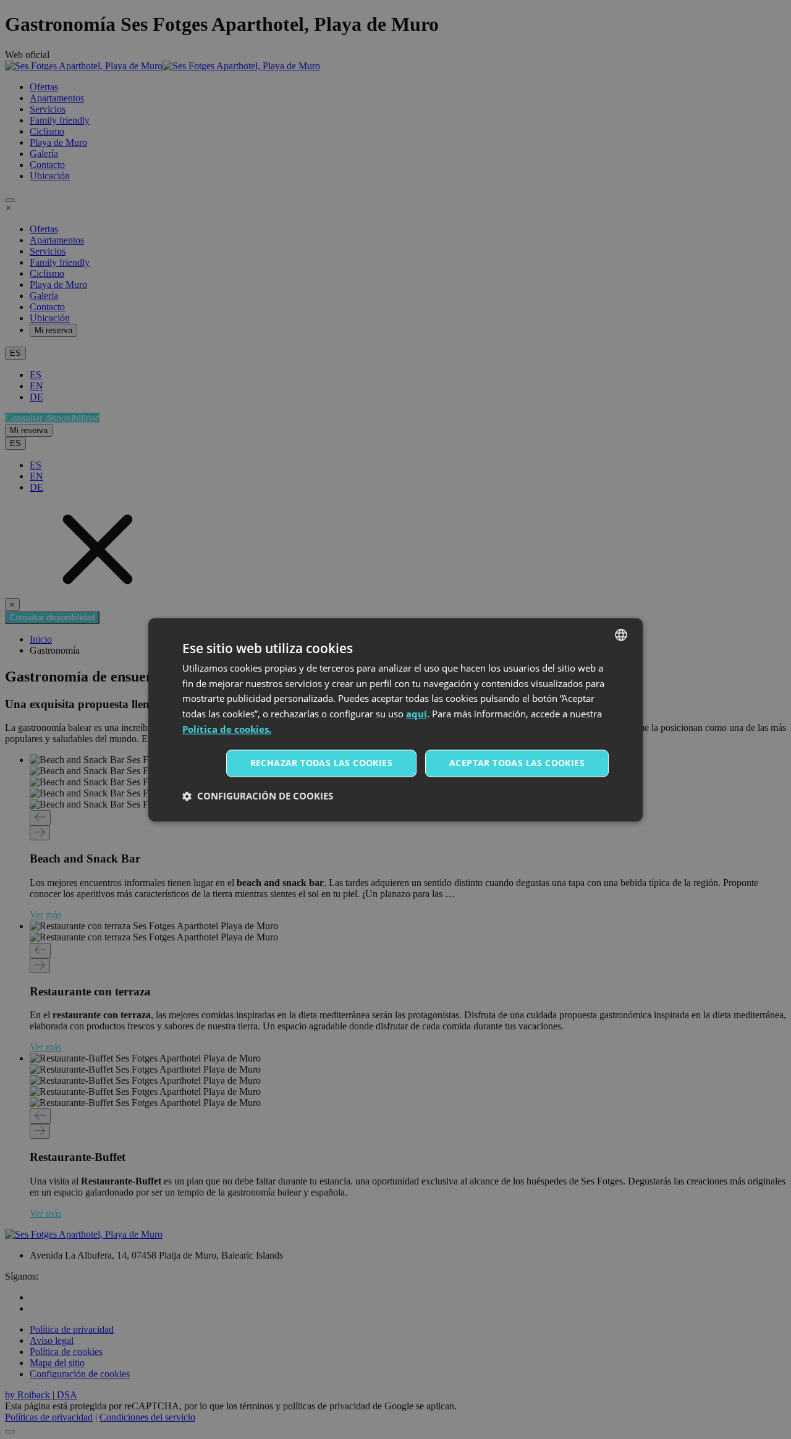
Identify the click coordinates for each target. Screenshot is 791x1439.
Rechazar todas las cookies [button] (321, 763)
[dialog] (395, 719)
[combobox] (621, 634)
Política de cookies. (226, 729)
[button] (257, 796)
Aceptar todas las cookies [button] (517, 763)
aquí (416, 714)
